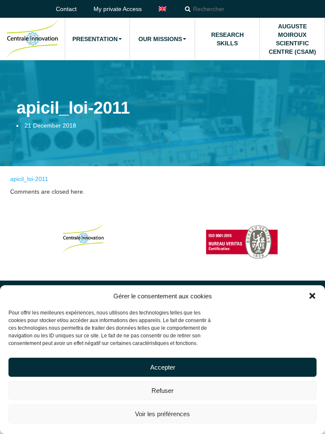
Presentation (95, 39)
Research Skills (227, 39)
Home (32, 39)
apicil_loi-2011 (29, 178)
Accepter (162, 367)
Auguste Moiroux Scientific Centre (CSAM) (292, 39)
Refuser (162, 390)
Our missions (160, 39)
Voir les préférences (162, 413)
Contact (66, 9)
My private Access (118, 9)
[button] (312, 296)
